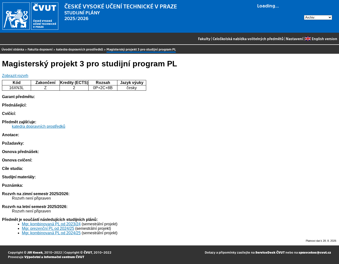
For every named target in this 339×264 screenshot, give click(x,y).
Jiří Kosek (35, 252)
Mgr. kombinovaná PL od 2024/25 (51, 233)
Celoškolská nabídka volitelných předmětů (248, 38)
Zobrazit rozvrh (15, 76)
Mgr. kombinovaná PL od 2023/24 (51, 224)
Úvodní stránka (12, 49)
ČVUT (88, 252)
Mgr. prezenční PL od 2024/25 (48, 228)
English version (324, 38)
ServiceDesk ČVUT (270, 252)
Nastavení (294, 38)
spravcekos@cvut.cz (315, 252)
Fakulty (204, 38)
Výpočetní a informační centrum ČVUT (54, 257)
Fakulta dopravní (40, 49)
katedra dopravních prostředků (79, 49)
